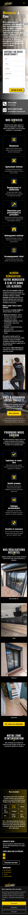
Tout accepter (14, 903)
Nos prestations (7, 872)
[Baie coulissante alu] (14, 596)
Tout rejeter (14, 911)
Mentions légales (8, 876)
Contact (6, 874)
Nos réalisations (7, 870)
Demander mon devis (11, 862)
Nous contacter (14, 413)
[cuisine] (14, 636)
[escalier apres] (14, 715)
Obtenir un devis (16, 90)
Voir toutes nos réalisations (14, 724)
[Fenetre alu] (14, 676)
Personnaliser (14, 907)
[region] (14, 901)
